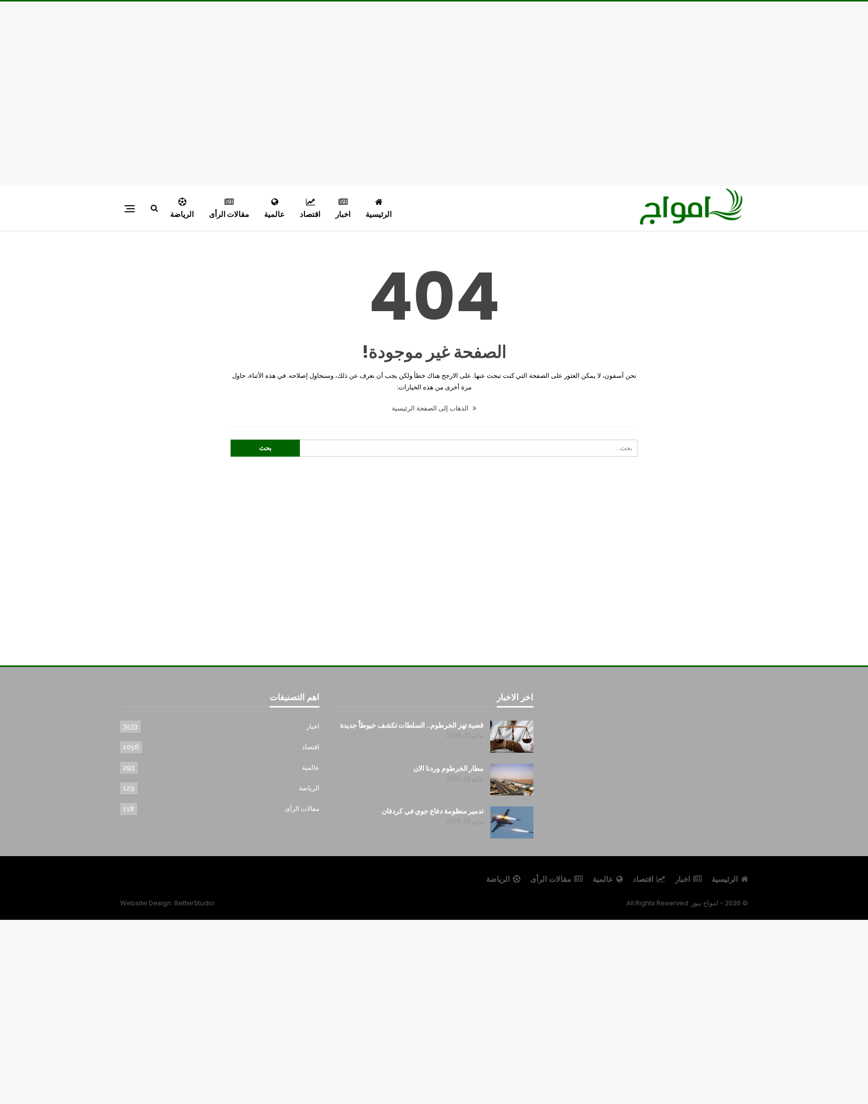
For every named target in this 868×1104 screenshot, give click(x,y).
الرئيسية (379, 214)
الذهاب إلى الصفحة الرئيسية (431, 408)
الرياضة (182, 214)
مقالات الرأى (229, 214)
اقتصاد (310, 214)
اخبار (343, 214)
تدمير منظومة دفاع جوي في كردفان (433, 811)
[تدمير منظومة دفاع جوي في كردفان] (511, 822)
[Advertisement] (434, 92)
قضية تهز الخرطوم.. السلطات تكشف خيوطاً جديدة (412, 725)
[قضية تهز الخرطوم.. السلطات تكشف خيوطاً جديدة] (511, 737)
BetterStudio (194, 903)
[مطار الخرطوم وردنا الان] (511, 780)
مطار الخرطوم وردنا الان (448, 768)
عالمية (274, 214)
